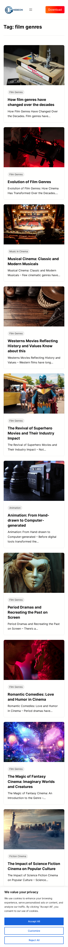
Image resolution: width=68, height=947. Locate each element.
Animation (15, 507)
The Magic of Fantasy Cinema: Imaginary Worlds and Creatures (31, 781)
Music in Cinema (18, 251)
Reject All (34, 940)
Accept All (34, 921)
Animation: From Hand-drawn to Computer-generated (28, 520)
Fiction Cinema (17, 856)
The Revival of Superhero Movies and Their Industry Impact (31, 433)
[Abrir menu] (31, 9)
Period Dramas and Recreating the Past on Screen (28, 612)
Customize (34, 930)
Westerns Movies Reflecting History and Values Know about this (33, 346)
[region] (34, 917)
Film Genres (16, 92)
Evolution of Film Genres (29, 182)
